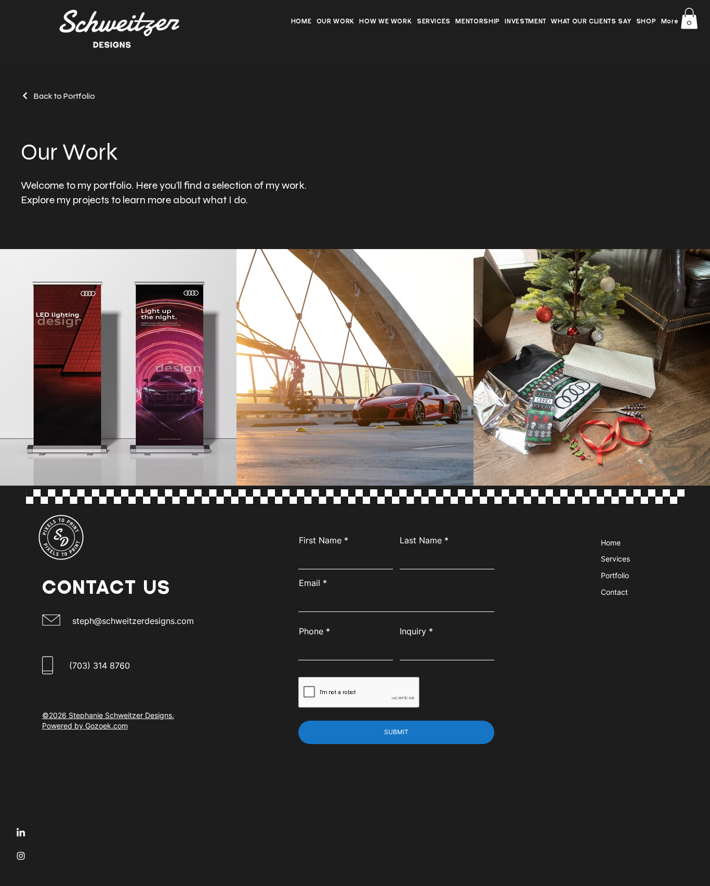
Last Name (421, 540)
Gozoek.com (106, 725)
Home (611, 542)
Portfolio (615, 575)
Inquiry (413, 631)
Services (615, 558)
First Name (320, 540)
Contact (614, 592)
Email (309, 583)
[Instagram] (21, 856)
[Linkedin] (21, 833)
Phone (311, 631)
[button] (433, 23)
